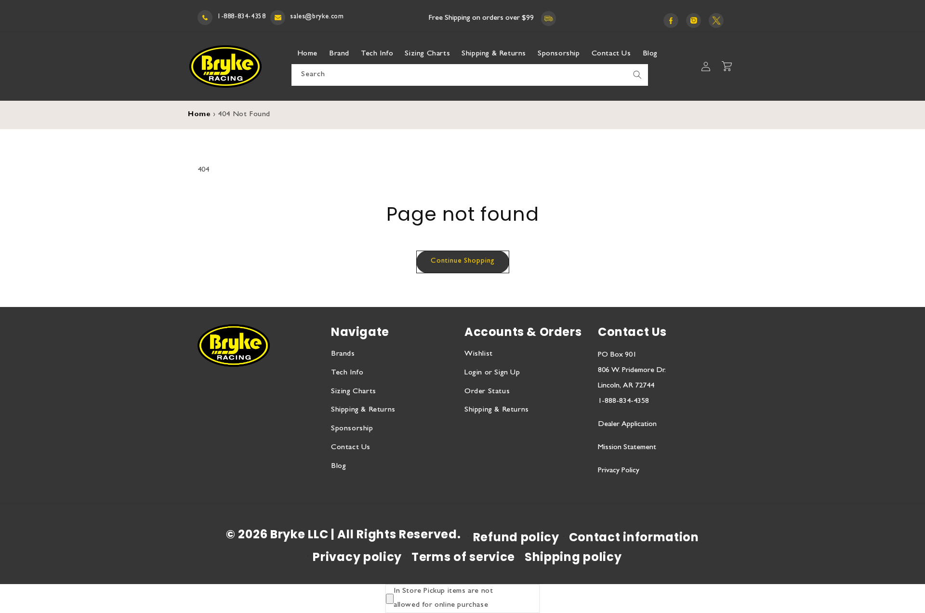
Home (199, 115)
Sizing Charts (353, 392)
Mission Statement (627, 448)
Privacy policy (357, 557)
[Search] (637, 74)
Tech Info (347, 373)
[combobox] (469, 75)
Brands (343, 354)
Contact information (634, 537)
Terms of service (463, 557)
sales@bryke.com (317, 16)
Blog (338, 466)
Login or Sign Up (492, 373)
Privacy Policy (618, 471)
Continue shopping (463, 261)
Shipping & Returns (363, 410)
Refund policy (516, 537)
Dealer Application (627, 424)
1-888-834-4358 (241, 16)
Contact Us (350, 448)
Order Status (487, 392)
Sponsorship (352, 429)
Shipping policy (573, 557)
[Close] (390, 599)
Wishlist (478, 354)
